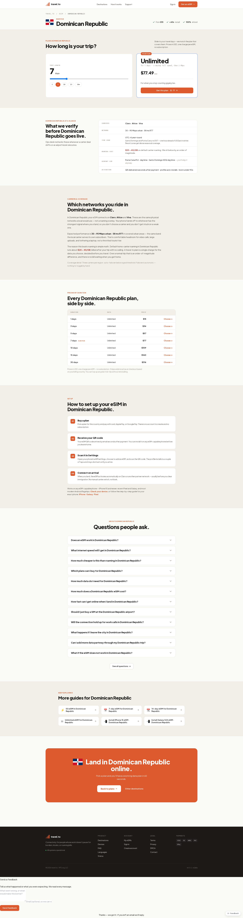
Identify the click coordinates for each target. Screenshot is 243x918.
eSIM (61, 14)
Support (128, 4)
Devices (101, 844)
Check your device (99, 491)
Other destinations (134, 788)
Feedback (234, 913)
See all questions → (121, 666)
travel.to (50, 14)
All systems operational (56, 850)
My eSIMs (127, 840)
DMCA (152, 848)
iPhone (82, 494)
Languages (102, 852)
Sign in (172, 4)
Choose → (168, 319)
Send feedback (10, 908)
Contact (153, 852)
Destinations (102, 4)
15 (71, 84)
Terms (152, 840)
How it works (116, 4)
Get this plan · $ (165, 90)
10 (64, 84)
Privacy (153, 844)
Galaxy (89, 494)
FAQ (99, 848)
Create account (130, 848)
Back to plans (107, 789)
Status (100, 856)
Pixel (96, 494)
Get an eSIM (186, 4)
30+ (78, 84)
